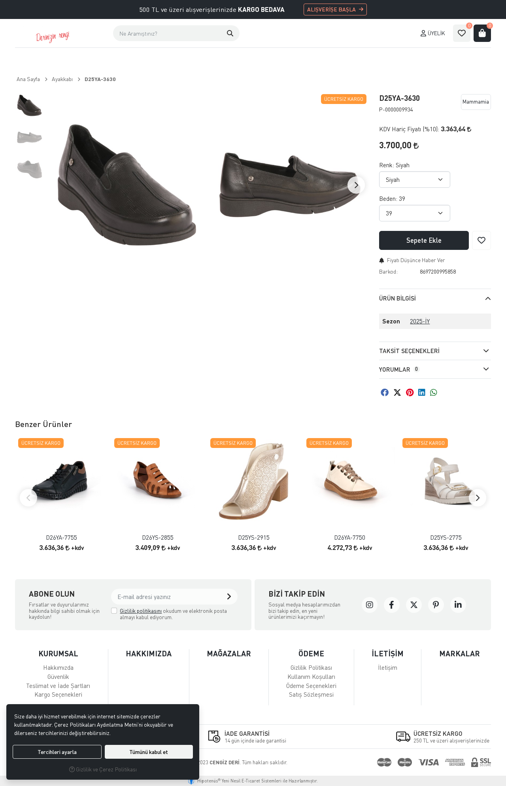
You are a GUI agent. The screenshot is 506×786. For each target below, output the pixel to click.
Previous (28, 497)
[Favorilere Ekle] (481, 240)
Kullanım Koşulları (311, 676)
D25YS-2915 (254, 537)
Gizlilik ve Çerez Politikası (106, 769)
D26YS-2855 (158, 537)
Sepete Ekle (424, 240)
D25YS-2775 (446, 537)
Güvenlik (58, 676)
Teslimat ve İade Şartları (58, 685)
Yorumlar (398, 369)
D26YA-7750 (349, 537)
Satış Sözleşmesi (311, 694)
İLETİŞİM (388, 653)
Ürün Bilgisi (397, 298)
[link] (370, 605)
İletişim (387, 667)
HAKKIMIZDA (149, 653)
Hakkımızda (58, 667)
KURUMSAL (58, 653)
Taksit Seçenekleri (409, 350)
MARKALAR (459, 653)
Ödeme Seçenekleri (311, 685)
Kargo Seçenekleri (58, 694)
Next (356, 185)
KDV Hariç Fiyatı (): (409, 128)
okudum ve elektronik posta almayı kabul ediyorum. (173, 614)
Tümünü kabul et (148, 751)
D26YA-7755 (61, 537)
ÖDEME (311, 653)
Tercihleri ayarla (57, 751)
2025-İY (420, 321)
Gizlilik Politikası (311, 667)
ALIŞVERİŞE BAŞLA (331, 9)
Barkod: (388, 271)
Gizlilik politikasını (141, 610)
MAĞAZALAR (229, 653)
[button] (230, 33)
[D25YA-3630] (127, 185)
